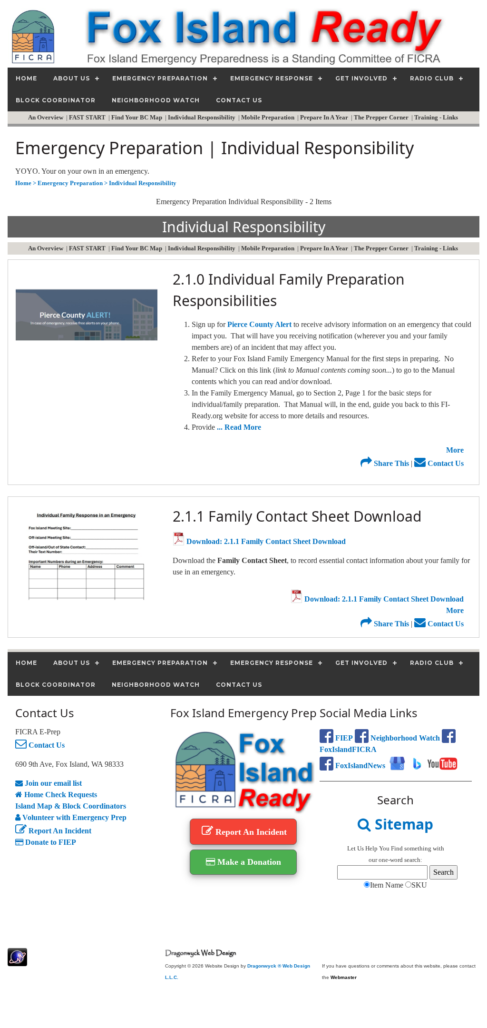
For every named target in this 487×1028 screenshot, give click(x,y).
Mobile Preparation (268, 117)
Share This (390, 463)
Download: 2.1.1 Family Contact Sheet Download (265, 541)
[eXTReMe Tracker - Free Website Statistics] (17, 961)
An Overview (46, 117)
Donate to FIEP (49, 842)
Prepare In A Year (325, 117)
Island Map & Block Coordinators (70, 806)
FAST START (88, 117)
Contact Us (445, 463)
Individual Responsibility (202, 117)
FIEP (343, 738)
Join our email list (52, 783)
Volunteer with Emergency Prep (73, 817)
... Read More (239, 427)
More (455, 450)
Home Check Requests (59, 795)
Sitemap (402, 824)
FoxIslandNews (359, 765)
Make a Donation (248, 862)
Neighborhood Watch (404, 738)
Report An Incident (59, 831)
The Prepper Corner (382, 117)
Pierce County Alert (259, 324)
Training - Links (436, 117)
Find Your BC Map (137, 117)
